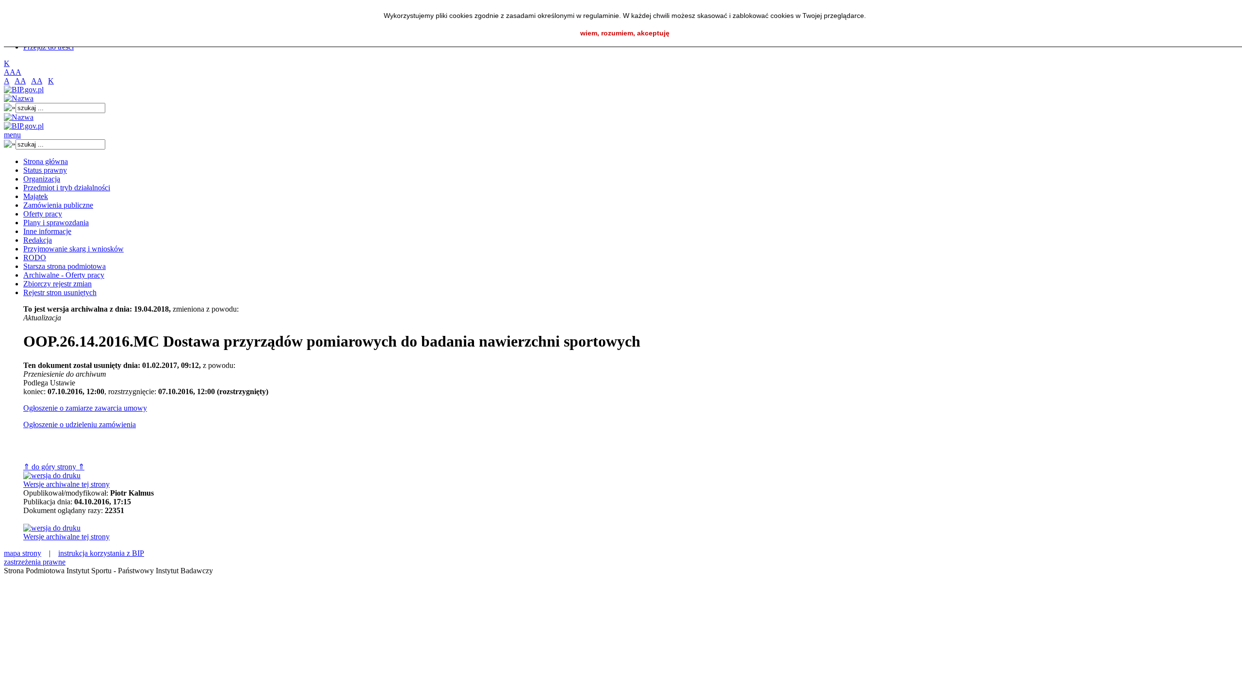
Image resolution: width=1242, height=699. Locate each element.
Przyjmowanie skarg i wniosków (73, 249)
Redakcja (37, 240)
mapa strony (22, 553)
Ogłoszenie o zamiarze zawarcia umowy (85, 408)
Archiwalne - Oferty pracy (63, 275)
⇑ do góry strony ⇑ (53, 467)
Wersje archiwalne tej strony (66, 484)
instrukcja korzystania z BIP (101, 553)
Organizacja (41, 179)
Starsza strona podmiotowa (64, 266)
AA (20, 81)
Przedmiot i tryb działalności (66, 187)
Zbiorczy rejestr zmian (57, 284)
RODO (34, 257)
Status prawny (45, 170)
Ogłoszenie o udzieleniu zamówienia (79, 424)
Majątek (35, 196)
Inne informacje (47, 231)
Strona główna (45, 161)
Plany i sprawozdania (56, 222)
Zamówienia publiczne (58, 205)
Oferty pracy (42, 214)
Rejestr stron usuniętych (60, 292)
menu (12, 135)
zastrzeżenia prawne (34, 562)
